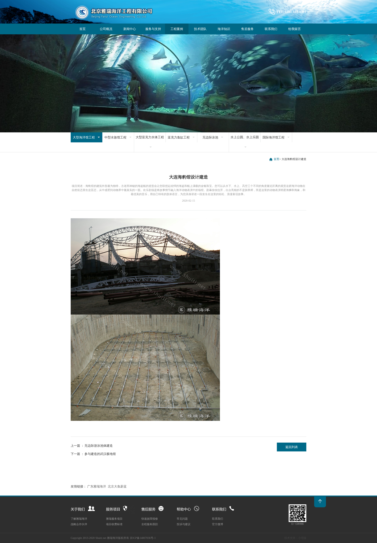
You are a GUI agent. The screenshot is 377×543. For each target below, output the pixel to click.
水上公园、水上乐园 (245, 142)
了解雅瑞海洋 (79, 518)
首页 (82, 29)
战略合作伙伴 (79, 524)
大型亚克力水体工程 (150, 142)
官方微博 (217, 524)
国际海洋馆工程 (276, 137)
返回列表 (291, 447)
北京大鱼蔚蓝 (117, 486)
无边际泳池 (213, 137)
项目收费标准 (114, 524)
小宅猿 (302, 538)
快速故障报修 (149, 518)
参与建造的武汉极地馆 (100, 454)
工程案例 (176, 29)
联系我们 (271, 29)
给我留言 (294, 29)
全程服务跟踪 (149, 524)
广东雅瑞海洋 (96, 486)
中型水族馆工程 (118, 137)
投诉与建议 (183, 524)
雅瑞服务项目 (114, 518)
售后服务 (247, 29)
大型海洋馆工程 (86, 137)
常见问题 (182, 518)
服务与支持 (153, 29)
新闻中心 (129, 29)
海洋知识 (224, 29)
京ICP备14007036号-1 (143, 538)
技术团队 (200, 29)
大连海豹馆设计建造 (294, 159)
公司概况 (106, 29)
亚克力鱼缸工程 (181, 137)
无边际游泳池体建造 (98, 445)
